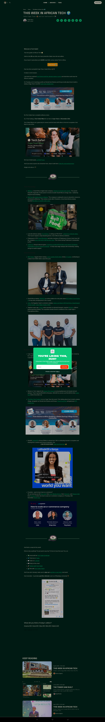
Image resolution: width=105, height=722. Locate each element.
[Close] (70, 349)
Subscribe (64, 367)
